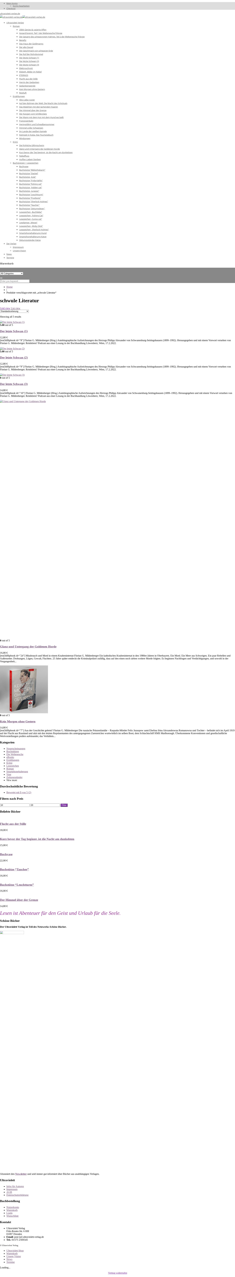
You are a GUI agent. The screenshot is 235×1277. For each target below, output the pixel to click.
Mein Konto (12, 3)
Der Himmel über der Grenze (19, 900)
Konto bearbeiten (21, 5)
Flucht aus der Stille (13, 824)
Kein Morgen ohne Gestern (17, 721)
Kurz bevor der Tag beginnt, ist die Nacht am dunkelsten (37, 839)
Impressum (11, 1189)
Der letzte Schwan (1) (14, 331)
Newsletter (21, 1174)
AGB (9, 1192)
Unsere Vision (13, 1256)
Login (9, 1213)
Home (9, 287)
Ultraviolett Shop (15, 1250)
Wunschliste (12, 1216)
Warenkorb (12, 1210)
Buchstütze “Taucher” (14, 869)
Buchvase (6, 854)
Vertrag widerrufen (117, 1273)
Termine (10, 1262)
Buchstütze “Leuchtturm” (17, 884)
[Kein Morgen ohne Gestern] (24, 712)
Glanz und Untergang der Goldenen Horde (28, 646)
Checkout (11, 8)
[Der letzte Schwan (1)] (12, 322)
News (9, 1259)
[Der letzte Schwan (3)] (12, 375)
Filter (64, 805)
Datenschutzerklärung (17, 1195)
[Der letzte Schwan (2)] (12, 348)
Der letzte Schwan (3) (14, 384)
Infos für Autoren (15, 1186)
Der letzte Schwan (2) (14, 357)
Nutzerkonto (12, 1207)
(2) (18, 792)
